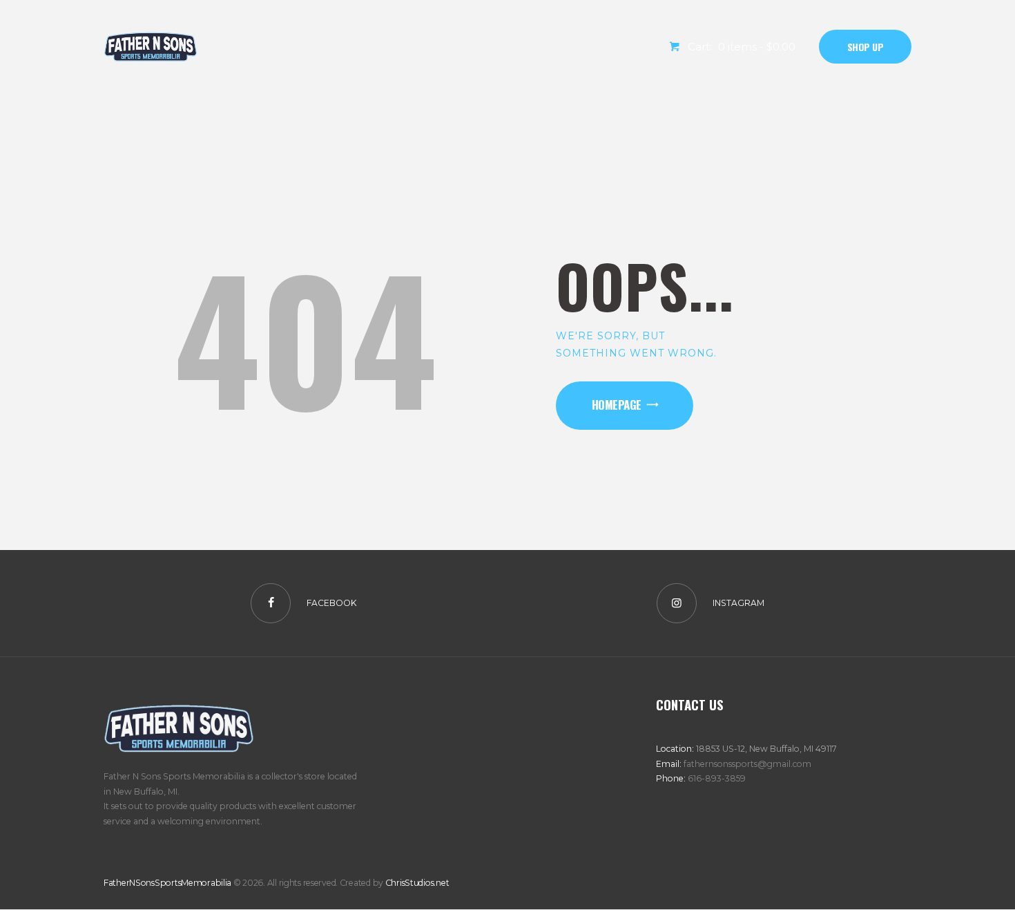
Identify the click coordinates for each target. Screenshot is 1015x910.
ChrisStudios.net (417, 883)
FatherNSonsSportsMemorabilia (167, 883)
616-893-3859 (717, 778)
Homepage (616, 404)
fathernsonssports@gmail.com (747, 764)
